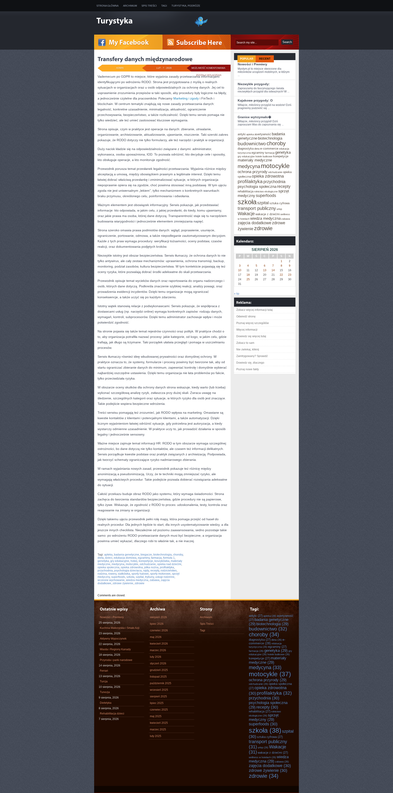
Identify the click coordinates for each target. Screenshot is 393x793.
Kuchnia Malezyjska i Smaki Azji (119, 628)
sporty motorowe (160, 573)
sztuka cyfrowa (280, 203)
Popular (246, 58)
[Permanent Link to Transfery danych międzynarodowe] (145, 59)
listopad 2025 (158, 676)
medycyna (118, 564)
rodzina (102, 573)
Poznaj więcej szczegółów (252, 323)
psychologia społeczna (257, 186)
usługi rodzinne (164, 577)
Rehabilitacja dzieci (112, 713)
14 (273, 270)
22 (281, 274)
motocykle (132, 564)
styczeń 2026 (158, 663)
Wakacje (246, 213)
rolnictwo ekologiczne (266, 191)
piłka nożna (151, 567)
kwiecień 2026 (159, 643)
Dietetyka (105, 702)
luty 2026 (155, 656)
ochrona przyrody (252, 172)
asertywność (262, 134)
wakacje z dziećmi (267, 214)
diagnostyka (246, 148)
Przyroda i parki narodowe (116, 660)
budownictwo (252, 143)
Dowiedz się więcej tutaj (251, 336)
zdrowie (139, 583)
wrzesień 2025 (159, 689)
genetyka (103, 561)
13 (264, 270)
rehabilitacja (245, 191)
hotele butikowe (263, 156)
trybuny (149, 577)
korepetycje (146, 561)
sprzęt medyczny (264, 717)
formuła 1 (169, 557)
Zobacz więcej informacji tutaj (254, 309)
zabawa (154, 580)
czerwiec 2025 (159, 709)
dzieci (108, 557)
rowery (112, 573)
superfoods (118, 577)
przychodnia (105, 570)
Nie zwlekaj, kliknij (247, 349)
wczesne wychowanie (111, 580)
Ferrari (104, 670)
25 (248, 279)
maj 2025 (155, 716)
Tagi (164, 5)
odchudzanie (148, 564)
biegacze (146, 554)
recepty (154, 570)
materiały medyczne (255, 160)
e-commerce (269, 148)
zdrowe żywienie (123, 583)
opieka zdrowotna (132, 567)
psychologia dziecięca (128, 570)
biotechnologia (162, 554)
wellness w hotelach (262, 757)
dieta (101, 557)
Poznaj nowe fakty (247, 369)
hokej (134, 561)
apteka (108, 554)
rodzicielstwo (169, 570)
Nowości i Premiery (252, 64)
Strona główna (107, 5)
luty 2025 (155, 736)
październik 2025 (160, 683)
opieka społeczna (108, 567)
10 (239, 270)
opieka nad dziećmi (169, 564)
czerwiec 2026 (159, 630)
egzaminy (144, 557)
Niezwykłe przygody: (254, 84)
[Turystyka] (141, 21)
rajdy (146, 570)
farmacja (156, 557)
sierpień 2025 (158, 696)
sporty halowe (140, 573)
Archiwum (130, 5)
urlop (279, 209)
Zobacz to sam (245, 342)
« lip (236, 293)
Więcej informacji (246, 329)
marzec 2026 (158, 650)
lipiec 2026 (157, 623)
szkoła (130, 577)
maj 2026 (155, 637)
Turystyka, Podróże (185, 5)
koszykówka (161, 561)
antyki (242, 134)
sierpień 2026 (158, 617)
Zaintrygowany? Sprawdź (252, 356)
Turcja (104, 681)
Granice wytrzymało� (254, 117)
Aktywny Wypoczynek (113, 638)
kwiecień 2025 (159, 722)
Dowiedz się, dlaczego (250, 362)
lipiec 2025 (157, 703)
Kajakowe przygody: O (255, 100)
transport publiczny (257, 208)
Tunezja (105, 692)
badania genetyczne (126, 554)
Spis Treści (149, 5)
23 (289, 274)
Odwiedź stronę (246, 316)
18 (248, 274)
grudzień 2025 (159, 670)
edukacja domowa (125, 557)
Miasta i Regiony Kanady (115, 649)
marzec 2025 (158, 729)
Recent (264, 58)
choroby (178, 554)
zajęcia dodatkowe (254, 223)
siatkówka (124, 573)
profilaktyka (167, 567)
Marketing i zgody (186, 98)
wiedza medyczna (137, 580)
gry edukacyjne (119, 561)
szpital (140, 577)
